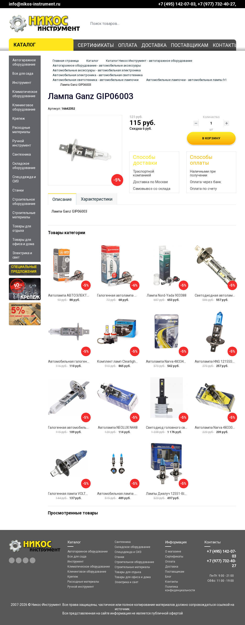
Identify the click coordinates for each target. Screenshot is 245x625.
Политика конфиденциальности (180, 588)
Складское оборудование (23, 166)
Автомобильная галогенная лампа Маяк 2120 (84, 361)
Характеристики (96, 199)
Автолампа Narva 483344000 (168, 361)
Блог (168, 576)
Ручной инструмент (21, 143)
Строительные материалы (23, 215)
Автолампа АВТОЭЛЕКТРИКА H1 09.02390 (81, 295)
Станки (18, 190)
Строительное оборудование (23, 201)
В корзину (211, 138)
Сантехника (21, 154)
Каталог (25, 45)
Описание (62, 199)
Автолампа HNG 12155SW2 (216, 361)
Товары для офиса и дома (23, 242)
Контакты (226, 45)
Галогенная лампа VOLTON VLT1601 (76, 493)
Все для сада (22, 73)
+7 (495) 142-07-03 (176, 3)
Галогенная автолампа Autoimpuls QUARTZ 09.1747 (137, 295)
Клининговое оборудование (23, 107)
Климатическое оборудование (24, 94)
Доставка (154, 45)
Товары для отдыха (21, 228)
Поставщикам (189, 45)
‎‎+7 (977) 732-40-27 (216, 3)
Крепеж (18, 118)
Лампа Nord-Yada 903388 (166, 295)
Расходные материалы (21, 130)
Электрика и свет (22, 255)
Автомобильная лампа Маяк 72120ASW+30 (131, 493)
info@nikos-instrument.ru (34, 3)
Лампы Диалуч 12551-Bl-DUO (169, 493)
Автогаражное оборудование (24, 62)
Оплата (127, 45)
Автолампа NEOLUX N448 (118, 427)
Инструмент (21, 82)
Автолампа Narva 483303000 (217, 427)
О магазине (173, 551)
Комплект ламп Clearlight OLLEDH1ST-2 (127, 361)
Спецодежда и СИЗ (24, 179)
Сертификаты (96, 45)
